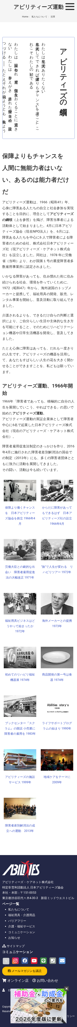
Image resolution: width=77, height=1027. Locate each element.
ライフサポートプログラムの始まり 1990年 (57, 725)
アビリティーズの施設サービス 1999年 (20, 779)
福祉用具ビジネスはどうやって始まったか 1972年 (20, 626)
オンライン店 (18, 980)
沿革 (53, 16)
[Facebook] (24, 960)
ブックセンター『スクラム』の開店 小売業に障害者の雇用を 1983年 (20, 728)
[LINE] (43, 960)
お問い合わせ (47, 980)
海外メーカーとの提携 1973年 (57, 623)
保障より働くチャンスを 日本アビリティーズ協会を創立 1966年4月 (20, 515)
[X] (6, 961)
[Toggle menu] (69, 6)
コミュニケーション (21, 932)
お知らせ (14, 937)
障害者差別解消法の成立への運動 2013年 (20, 828)
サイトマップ (16, 946)
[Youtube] (34, 960)
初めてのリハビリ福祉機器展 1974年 (20, 677)
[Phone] (53, 960)
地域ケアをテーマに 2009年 (57, 779)
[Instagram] (15, 960)
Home (25, 16)
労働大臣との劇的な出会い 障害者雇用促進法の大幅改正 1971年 (20, 572)
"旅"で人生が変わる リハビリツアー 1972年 (57, 569)
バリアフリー (17, 921)
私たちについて (39, 16)
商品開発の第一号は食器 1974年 (57, 677)
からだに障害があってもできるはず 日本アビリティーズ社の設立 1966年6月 (57, 515)
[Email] (62, 960)
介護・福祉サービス (21, 926)
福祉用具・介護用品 (21, 915)
